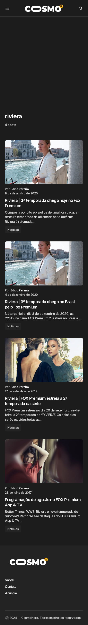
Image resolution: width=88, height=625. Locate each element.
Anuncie (11, 593)
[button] (7, 8)
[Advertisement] (44, 61)
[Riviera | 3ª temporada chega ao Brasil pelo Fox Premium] (44, 263)
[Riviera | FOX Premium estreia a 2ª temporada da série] (44, 360)
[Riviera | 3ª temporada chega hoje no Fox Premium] (44, 162)
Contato (11, 587)
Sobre (9, 580)
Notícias (13, 230)
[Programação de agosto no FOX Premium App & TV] (44, 461)
